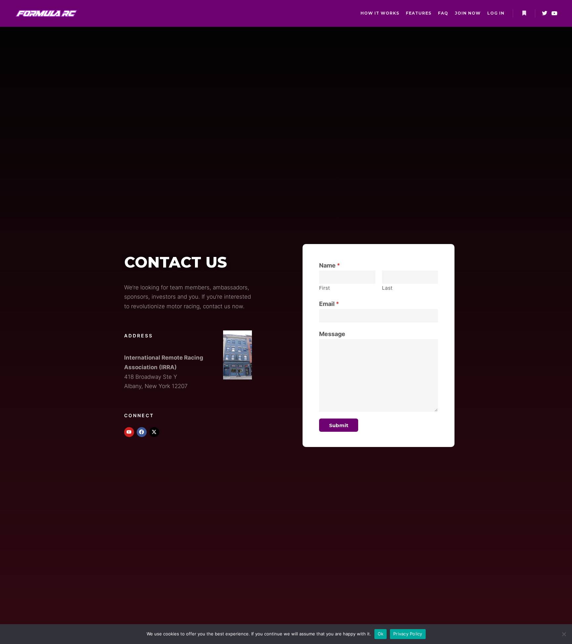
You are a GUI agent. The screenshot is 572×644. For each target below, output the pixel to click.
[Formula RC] (46, 13)
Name (329, 265)
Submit (338, 425)
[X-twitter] (154, 432)
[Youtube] (129, 432)
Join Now (468, 13)
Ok (381, 633)
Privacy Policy (407, 633)
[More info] (524, 13)
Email (329, 303)
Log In (495, 13)
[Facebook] (142, 432)
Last (387, 288)
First (324, 288)
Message (332, 333)
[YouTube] (554, 13)
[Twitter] (544, 13)
